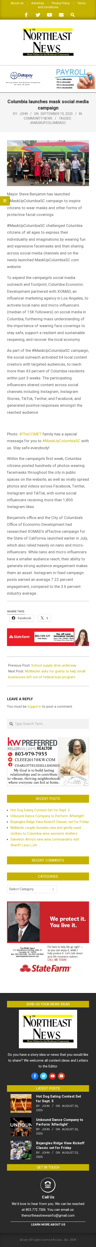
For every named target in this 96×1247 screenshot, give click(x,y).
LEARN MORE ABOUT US (48, 1224)
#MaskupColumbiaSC (48, 123)
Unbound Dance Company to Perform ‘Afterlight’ (47, 816)
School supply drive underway (53, 665)
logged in (34, 706)
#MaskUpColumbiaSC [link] (61, 440)
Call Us (48, 1197)
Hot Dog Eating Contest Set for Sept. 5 (40, 810)
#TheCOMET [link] (30, 434)
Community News (38, 118)
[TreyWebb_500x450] (48, 904)
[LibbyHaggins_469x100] (48, 631)
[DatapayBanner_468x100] (48, 71)
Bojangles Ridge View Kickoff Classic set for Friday (49, 822)
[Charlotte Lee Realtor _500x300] (48, 740)
